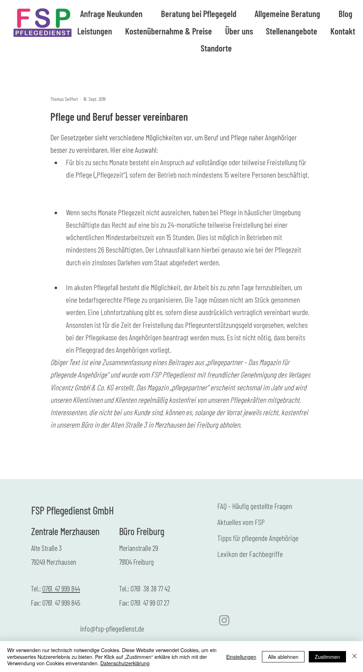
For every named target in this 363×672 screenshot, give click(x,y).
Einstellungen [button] (241, 656)
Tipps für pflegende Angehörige (257, 537)
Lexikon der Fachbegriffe (250, 553)
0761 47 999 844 (61, 588)
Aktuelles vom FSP (241, 521)
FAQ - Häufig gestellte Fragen (254, 505)
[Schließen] (354, 656)
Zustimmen (327, 656)
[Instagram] (224, 620)
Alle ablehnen (283, 656)
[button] (287, 13)
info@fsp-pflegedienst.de (112, 628)
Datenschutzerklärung (125, 663)
